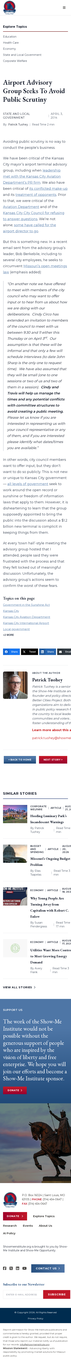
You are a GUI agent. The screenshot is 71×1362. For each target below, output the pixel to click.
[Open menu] (64, 7)
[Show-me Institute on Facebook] (4, 1268)
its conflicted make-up (48, 189)
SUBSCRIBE (57, 1294)
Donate (13, 1090)
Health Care (11, 42)
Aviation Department (21, 207)
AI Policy (9, 1233)
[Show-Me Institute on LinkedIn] (17, 1268)
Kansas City (11, 611)
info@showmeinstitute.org (34, 1344)
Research (10, 1225)
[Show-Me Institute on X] (11, 1268)
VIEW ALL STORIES (17, 987)
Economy (9, 48)
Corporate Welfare (15, 61)
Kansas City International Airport (26, 623)
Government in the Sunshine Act (26, 605)
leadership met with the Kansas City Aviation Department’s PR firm (32, 176)
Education (9, 36)
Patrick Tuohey (18, 124)
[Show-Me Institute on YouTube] (24, 1268)
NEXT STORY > (53, 759)
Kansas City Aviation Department (26, 617)
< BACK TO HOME (19, 759)
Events (28, 1225)
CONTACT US (46, 1268)
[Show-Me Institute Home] (9, 7)
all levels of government (27, 484)
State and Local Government (22, 55)
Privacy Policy (35, 1318)
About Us (45, 1225)
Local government (16, 629)
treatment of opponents (36, 195)
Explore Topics (44, 1216)
